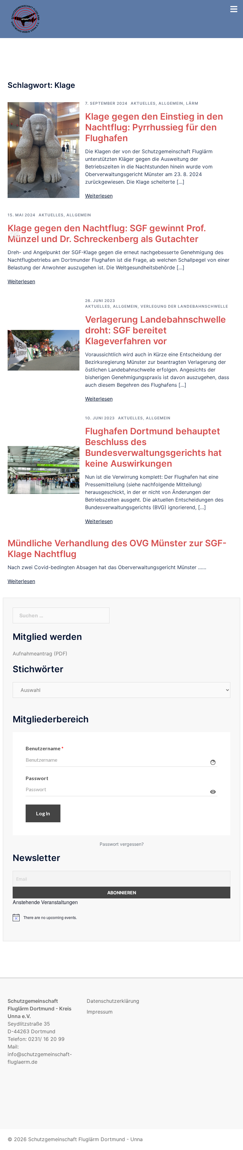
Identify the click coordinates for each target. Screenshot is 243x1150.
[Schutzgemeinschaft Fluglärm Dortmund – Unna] (25, 18)
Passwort (37, 778)
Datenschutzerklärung (113, 1001)
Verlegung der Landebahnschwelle (184, 306)
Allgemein (171, 103)
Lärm (192, 103)
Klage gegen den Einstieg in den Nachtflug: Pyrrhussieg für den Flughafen (154, 127)
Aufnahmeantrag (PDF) (40, 653)
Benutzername (45, 748)
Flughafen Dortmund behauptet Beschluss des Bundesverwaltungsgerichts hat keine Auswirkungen (153, 447)
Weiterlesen (99, 196)
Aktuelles (143, 103)
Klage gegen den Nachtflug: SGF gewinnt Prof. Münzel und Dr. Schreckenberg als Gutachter (107, 233)
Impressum (100, 1012)
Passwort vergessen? (122, 844)
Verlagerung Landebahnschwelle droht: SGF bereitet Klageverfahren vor (155, 330)
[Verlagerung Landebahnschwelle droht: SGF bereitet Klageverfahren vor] (43, 349)
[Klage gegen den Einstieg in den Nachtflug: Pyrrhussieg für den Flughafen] (43, 149)
